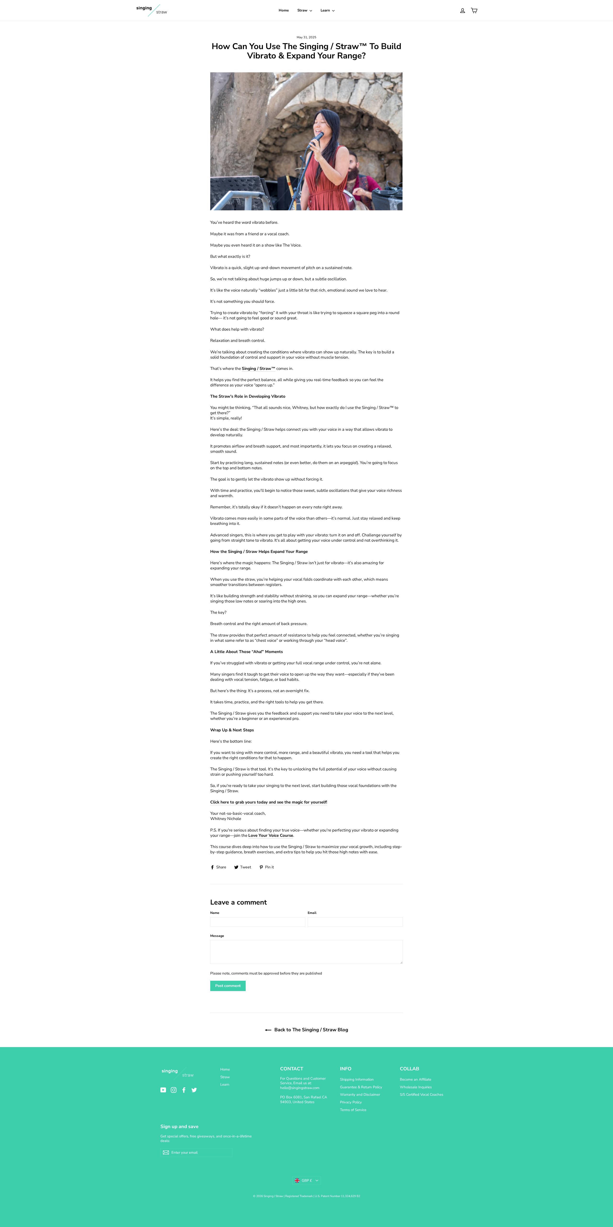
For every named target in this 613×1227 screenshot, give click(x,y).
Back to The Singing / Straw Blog (310, 1029)
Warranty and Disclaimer (360, 1094)
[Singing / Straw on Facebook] (184, 1090)
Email (312, 913)
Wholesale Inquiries (416, 1087)
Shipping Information (357, 1079)
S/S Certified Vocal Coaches (421, 1094)
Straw (302, 10)
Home (284, 10)
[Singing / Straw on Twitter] (194, 1090)
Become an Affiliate (415, 1079)
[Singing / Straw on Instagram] (173, 1090)
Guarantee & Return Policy (361, 1087)
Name (214, 913)
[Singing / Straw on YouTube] (163, 1090)
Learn (326, 10)
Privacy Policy (351, 1102)
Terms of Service (353, 1109)
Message (217, 936)
